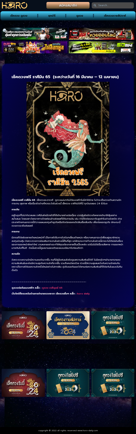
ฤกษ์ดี (51, 16)
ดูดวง (79, 16)
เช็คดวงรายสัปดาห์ (115, 16)
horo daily (83, 293)
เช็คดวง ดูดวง (18, 16)
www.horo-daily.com (87, 430)
